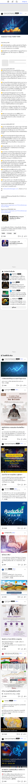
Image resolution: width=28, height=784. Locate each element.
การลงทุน (9, 233)
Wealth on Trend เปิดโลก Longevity (12, 639)
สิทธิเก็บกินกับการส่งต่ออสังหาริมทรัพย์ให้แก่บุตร (13, 428)
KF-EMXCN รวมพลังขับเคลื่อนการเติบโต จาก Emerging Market (13, 770)
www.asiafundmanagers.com (11, 188)
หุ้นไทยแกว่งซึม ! (6, 554)
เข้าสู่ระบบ (24, 1)
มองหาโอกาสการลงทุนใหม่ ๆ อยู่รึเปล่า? (12, 474)
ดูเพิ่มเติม (6, 646)
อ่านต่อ (7, 383)
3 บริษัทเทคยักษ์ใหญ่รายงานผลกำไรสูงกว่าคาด (14, 378)
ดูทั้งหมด (14, 307)
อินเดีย (3, 233)
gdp (15, 233)
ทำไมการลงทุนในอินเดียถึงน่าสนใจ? (11, 691)
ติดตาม (21, 13)
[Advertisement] (14, 7)
